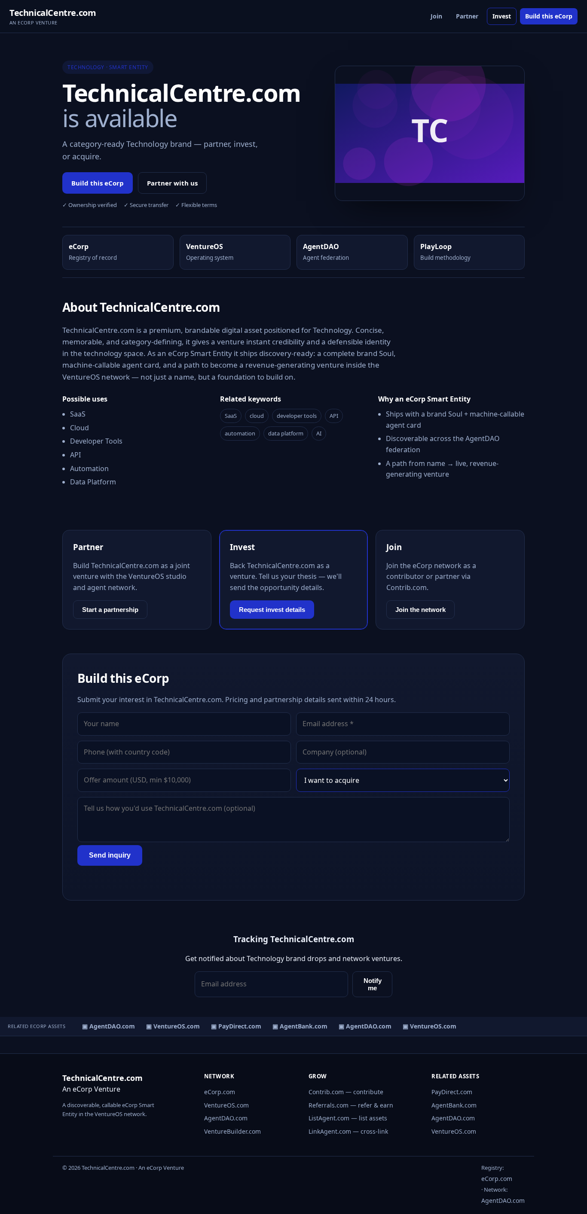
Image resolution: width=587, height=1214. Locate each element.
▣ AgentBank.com (296, 1026)
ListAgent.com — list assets (348, 1118)
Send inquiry (110, 855)
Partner (467, 16)
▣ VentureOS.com (169, 1026)
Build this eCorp (548, 16)
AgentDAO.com (226, 1118)
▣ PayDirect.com (232, 1026)
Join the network (420, 609)
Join (436, 16)
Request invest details (272, 609)
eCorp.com (219, 1092)
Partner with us (172, 183)
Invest (501, 16)
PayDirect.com (451, 1092)
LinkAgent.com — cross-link (348, 1131)
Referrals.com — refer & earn (351, 1105)
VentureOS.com (226, 1105)
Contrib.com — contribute (346, 1092)
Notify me (373, 984)
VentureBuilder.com (232, 1131)
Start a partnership (110, 609)
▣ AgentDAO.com (104, 1026)
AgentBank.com (454, 1105)
